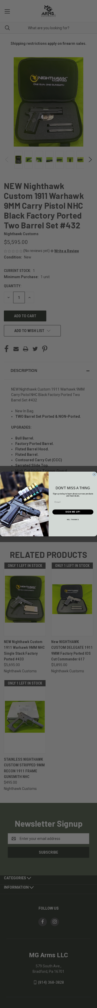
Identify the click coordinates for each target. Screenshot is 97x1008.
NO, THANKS (73, 519)
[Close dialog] (94, 474)
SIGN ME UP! (72, 512)
